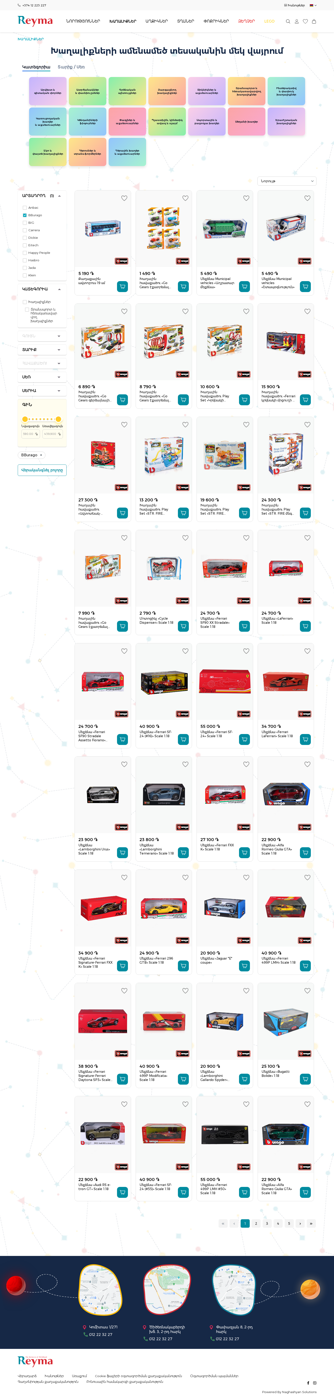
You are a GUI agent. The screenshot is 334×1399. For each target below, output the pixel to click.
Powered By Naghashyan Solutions (289, 1392)
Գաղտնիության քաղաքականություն (48, 1382)
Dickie (33, 238)
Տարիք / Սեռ (71, 66)
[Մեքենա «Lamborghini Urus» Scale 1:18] (103, 795)
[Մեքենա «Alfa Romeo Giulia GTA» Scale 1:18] (286, 795)
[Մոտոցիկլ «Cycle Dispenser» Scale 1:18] (164, 568)
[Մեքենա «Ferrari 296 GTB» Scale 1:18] (164, 908)
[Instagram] (315, 1383)
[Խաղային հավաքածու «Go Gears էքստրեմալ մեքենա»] (164, 228)
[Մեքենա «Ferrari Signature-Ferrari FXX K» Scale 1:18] (103, 908)
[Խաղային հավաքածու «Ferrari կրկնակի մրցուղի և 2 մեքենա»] (286, 342)
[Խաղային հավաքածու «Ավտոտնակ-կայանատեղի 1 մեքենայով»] (103, 455)
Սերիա (29, 391)
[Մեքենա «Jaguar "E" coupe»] (225, 908)
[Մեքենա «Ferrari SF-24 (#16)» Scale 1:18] (164, 681)
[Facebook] (308, 1383)
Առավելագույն (52, 430)
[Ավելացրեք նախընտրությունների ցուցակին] (124, 198)
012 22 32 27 (100, 1334)
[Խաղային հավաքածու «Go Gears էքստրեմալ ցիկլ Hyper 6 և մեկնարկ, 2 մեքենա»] (164, 342)
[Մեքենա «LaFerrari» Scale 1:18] (286, 568)
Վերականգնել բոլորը (42, 470)
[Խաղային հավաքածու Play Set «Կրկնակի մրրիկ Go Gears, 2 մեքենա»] (225, 342)
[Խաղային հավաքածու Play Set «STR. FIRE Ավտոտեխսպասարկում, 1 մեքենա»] (164, 455)
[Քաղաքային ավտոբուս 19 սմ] (103, 228)
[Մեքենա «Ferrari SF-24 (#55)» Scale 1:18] (164, 1134)
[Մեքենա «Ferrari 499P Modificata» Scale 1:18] (164, 1021)
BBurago (35, 215)
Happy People (39, 253)
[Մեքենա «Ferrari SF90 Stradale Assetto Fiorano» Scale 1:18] (103, 681)
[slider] (25, 419)
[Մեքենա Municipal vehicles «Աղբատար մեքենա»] (225, 228)
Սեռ (26, 377)
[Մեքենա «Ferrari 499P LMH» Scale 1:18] (286, 908)
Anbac (33, 208)
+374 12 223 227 (34, 5)
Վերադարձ (27, 1376)
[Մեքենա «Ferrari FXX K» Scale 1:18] (225, 795)
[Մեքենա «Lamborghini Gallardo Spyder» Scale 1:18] (225, 1021)
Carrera (34, 230)
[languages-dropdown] (313, 5)
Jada (32, 268)
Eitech (33, 245)
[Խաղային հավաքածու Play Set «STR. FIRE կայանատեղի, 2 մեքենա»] (225, 455)
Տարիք (29, 350)
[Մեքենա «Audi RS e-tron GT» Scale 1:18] (103, 1134)
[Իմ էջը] (296, 21)
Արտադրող (38, 196)
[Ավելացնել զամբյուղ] (122, 286)
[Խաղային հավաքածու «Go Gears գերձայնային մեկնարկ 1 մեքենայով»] (103, 342)
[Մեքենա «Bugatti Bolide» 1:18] (286, 1021)
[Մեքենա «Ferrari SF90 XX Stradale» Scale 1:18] (225, 568)
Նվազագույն (30, 430)
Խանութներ (296, 5)
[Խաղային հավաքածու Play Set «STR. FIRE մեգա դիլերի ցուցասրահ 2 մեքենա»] (286, 455)
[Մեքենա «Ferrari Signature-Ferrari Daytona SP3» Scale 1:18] (103, 1021)
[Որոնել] (288, 21)
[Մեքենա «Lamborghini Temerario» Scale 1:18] (164, 795)
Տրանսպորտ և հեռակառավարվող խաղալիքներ (44, 315)
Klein (32, 275)
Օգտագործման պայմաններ (214, 1376)
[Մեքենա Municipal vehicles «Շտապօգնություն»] (286, 228)
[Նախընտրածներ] (305, 21)
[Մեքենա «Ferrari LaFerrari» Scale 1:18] (286, 681)
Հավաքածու (34, 363)
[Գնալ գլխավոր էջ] (35, 21)
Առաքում (79, 1376)
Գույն (28, 336)
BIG (31, 223)
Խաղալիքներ (39, 302)
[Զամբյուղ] (314, 21)
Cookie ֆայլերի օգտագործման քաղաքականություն (138, 1376)
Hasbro (33, 260)
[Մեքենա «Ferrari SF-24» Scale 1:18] (225, 681)
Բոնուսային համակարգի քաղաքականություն (125, 1382)
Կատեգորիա (36, 66)
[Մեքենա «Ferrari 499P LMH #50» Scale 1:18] (225, 1134)
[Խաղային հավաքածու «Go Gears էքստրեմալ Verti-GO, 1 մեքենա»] (103, 568)
